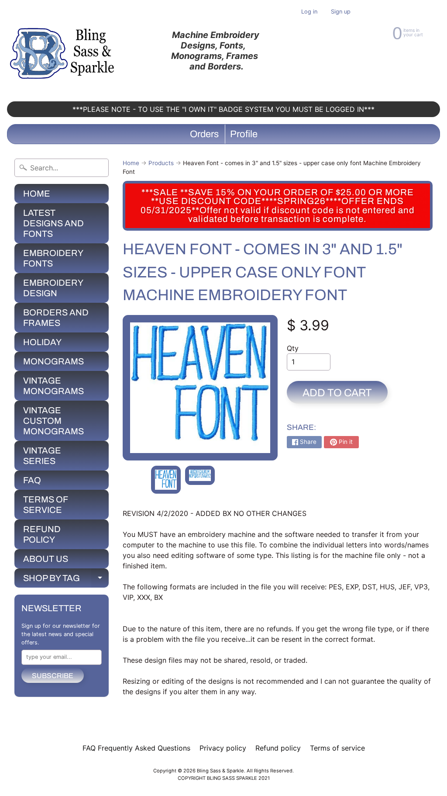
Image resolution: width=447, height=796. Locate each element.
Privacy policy (222, 748)
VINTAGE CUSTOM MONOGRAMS (53, 420)
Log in (309, 12)
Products (161, 162)
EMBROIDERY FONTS (53, 258)
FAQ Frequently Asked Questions (136, 748)
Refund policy (278, 748)
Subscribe (52, 675)
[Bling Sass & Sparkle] (63, 50)
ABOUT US (45, 559)
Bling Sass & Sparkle (220, 771)
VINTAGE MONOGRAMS (53, 386)
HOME (36, 193)
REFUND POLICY (42, 534)
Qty (293, 348)
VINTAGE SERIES (42, 456)
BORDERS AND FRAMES (56, 318)
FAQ (32, 480)
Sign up (341, 12)
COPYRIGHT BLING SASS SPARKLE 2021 (224, 778)
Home (131, 162)
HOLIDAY (42, 342)
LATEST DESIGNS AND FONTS (53, 223)
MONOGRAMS (53, 361)
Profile (244, 134)
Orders (204, 134)
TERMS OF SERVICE (45, 505)
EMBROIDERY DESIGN (53, 288)
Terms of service (337, 748)
